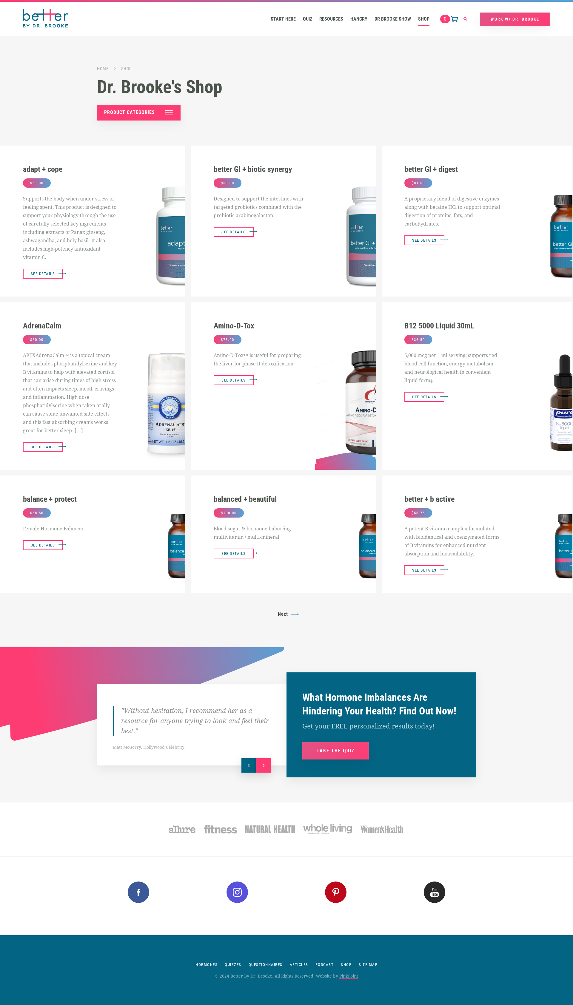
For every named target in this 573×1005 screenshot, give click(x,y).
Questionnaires (266, 964)
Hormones (206, 964)
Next (283, 614)
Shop (423, 19)
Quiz (307, 19)
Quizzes (233, 964)
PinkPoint (348, 976)
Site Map (368, 964)
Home (103, 68)
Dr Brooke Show (393, 19)
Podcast (324, 964)
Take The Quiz (336, 751)
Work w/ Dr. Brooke (515, 19)
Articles (299, 964)
